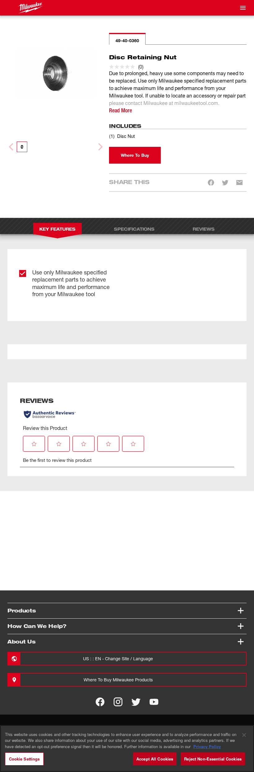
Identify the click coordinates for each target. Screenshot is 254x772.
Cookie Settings (24, 759)
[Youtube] (154, 702)
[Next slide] (100, 147)
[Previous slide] (12, 147)
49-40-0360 (127, 40)
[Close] (244, 735)
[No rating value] (123, 66)
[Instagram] (118, 702)
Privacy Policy (207, 746)
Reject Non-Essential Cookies (213, 759)
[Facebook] (100, 702)
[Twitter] (136, 702)
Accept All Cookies (154, 759)
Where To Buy (135, 155)
